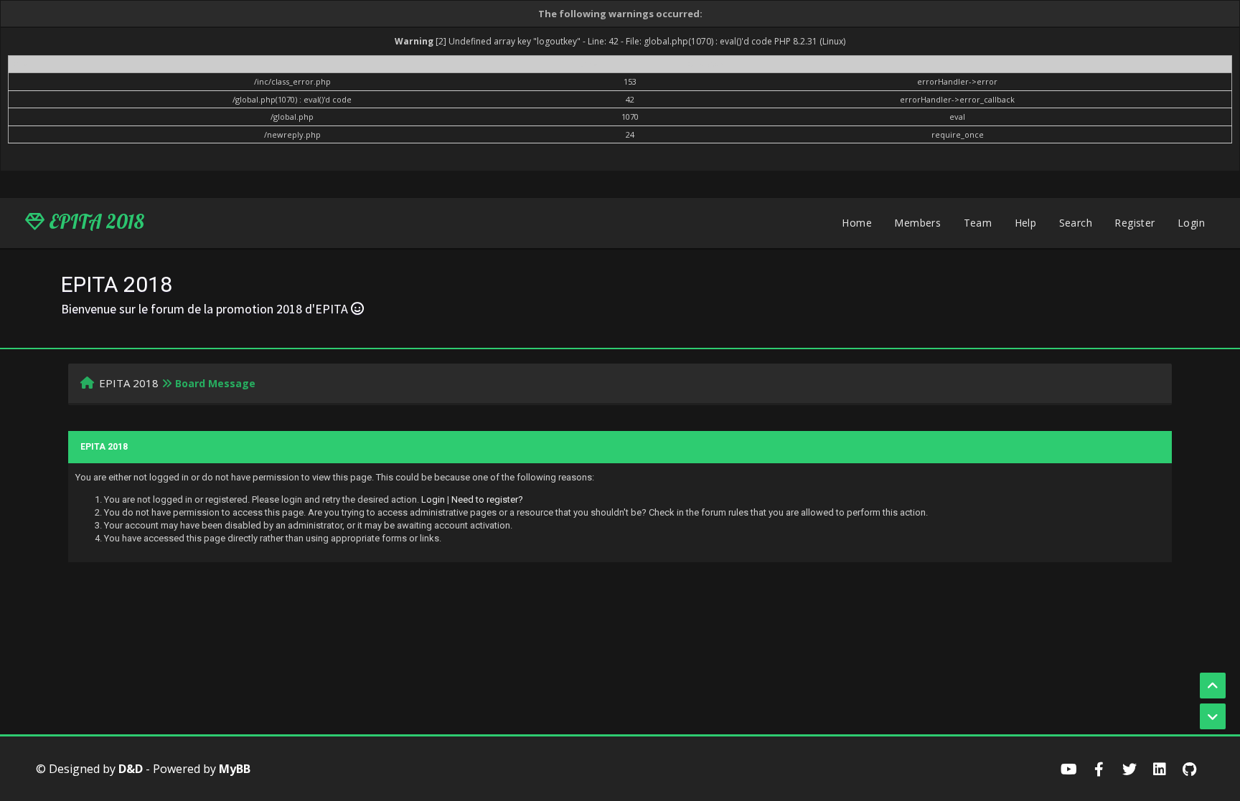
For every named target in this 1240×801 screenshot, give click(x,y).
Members (917, 222)
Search (1075, 222)
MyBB (234, 769)
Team (978, 222)
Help (1026, 222)
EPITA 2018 (94, 221)
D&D (130, 769)
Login (1191, 222)
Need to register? (487, 499)
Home (857, 222)
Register (1134, 222)
